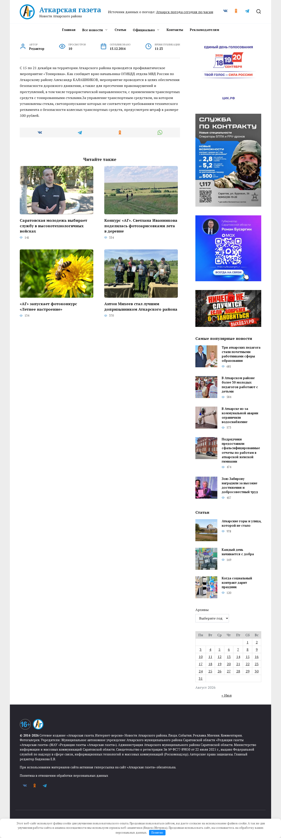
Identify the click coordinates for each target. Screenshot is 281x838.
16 (257, 656)
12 (220, 656)
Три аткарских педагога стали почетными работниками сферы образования (241, 354)
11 (210, 656)
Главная (69, 29)
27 (229, 671)
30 (257, 671)
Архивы (202, 609)
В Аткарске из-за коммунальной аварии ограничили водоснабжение (240, 415)
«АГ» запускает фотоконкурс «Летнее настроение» (48, 306)
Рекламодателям (204, 29)
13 (229, 656)
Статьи (120, 29)
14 (238, 656)
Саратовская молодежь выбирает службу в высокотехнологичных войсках (53, 226)
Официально (144, 30)
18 (210, 663)
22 (248, 663)
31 (201, 678)
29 (248, 671)
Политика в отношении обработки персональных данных (64, 775)
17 (201, 663)
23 (257, 663)
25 (210, 671)
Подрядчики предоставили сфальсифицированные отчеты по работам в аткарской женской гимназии (241, 450)
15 (248, 656)
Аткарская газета (70, 9)
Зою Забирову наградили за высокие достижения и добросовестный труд (240, 485)
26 (220, 671)
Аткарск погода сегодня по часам (184, 11)
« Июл (227, 695)
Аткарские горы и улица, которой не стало (241, 523)
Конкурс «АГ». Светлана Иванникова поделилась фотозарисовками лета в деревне (140, 226)
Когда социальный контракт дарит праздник (237, 582)
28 (238, 671)
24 (201, 671)
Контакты (174, 29)
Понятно (157, 832)
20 (229, 663)
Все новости (92, 30)
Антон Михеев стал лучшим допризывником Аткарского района (140, 306)
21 (238, 663)
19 (220, 663)
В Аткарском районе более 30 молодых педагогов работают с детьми (240, 384)
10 (201, 656)
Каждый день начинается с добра (238, 552)
